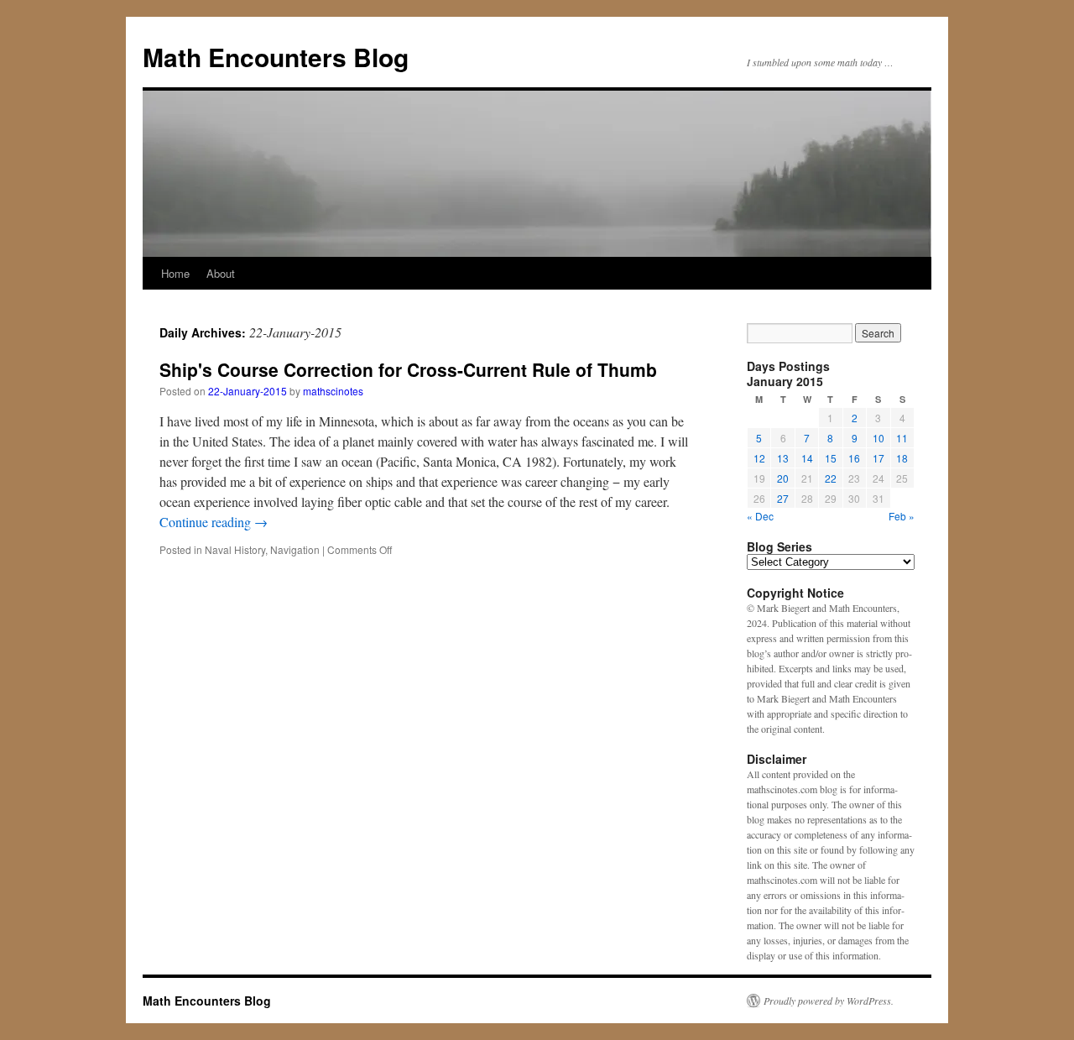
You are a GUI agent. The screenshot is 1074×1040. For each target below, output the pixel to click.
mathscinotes (333, 391)
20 (783, 478)
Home (175, 273)
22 (831, 478)
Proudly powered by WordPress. (829, 1000)
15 (831, 458)
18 (902, 458)
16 (854, 458)
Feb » (902, 516)
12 (759, 458)
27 (783, 498)
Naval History (235, 549)
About (220, 273)
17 (878, 458)
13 (783, 458)
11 (902, 438)
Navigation (295, 549)
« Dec (760, 516)
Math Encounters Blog (276, 57)
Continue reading (213, 521)
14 (807, 458)
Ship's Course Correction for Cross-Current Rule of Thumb (408, 369)
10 (878, 438)
